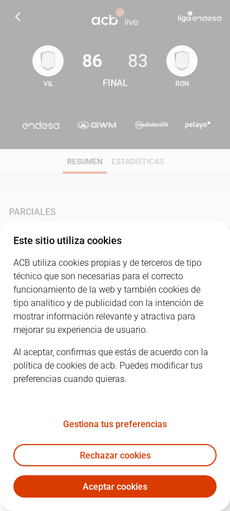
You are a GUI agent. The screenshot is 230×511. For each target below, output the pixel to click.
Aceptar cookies (115, 486)
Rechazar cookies (115, 455)
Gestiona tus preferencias (115, 424)
